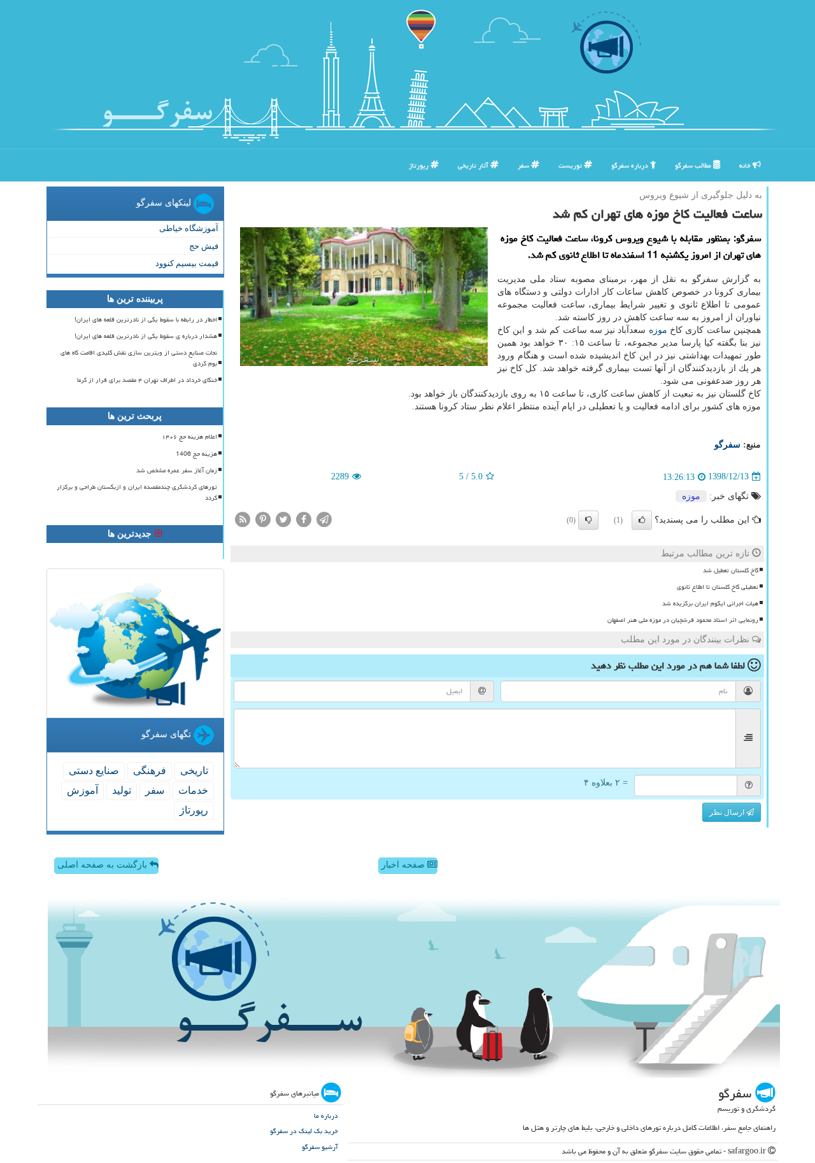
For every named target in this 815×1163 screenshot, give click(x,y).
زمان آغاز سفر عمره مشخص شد (176, 470)
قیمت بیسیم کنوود (186, 263)
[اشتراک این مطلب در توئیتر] (283, 518)
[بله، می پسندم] (642, 520)
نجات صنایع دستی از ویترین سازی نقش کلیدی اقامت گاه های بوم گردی (138, 358)
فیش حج (203, 246)
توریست (571, 165)
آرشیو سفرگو (320, 1146)
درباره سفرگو (630, 165)
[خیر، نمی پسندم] (588, 520)
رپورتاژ (419, 165)
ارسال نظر (727, 812)
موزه (658, 330)
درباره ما (326, 1115)
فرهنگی (149, 770)
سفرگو (727, 444)
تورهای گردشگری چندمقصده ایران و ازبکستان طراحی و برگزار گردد (137, 492)
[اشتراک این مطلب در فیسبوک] (304, 518)
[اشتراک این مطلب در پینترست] (263, 518)
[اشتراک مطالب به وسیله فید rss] (243, 518)
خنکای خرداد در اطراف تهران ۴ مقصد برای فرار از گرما (147, 380)
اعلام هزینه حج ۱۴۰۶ (189, 436)
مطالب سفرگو (694, 165)
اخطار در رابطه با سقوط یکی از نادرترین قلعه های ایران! (145, 319)
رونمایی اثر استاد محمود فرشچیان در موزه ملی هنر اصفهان (682, 620)
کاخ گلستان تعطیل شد (730, 570)
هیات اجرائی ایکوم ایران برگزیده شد (710, 603)
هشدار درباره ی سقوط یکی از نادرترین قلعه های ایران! (145, 336)
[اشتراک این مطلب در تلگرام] (324, 518)
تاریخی (194, 770)
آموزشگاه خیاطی (188, 228)
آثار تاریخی (474, 165)
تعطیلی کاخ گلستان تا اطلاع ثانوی (717, 587)
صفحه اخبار (404, 865)
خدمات (193, 790)
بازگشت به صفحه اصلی (103, 865)
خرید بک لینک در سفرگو (304, 1131)
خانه (746, 165)
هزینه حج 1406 (196, 454)
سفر (524, 165)
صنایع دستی (94, 770)
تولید (121, 790)
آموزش (82, 790)
